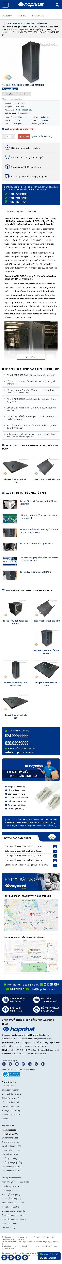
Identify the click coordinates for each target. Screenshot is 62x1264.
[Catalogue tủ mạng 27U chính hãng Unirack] (55, 851)
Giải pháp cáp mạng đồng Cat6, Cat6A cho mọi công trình (38, 517)
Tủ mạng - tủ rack (9, 1190)
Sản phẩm (21, 15)
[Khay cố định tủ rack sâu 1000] (46, 670)
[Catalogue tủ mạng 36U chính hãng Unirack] (55, 856)
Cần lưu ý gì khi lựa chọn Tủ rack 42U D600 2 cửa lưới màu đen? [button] (30, 409)
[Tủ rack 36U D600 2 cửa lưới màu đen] (15, 670)
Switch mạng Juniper (11, 1142)
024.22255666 (16, 736)
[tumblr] (44, 1063)
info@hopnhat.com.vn (20, 752)
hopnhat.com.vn (19, 1038)
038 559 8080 (18, 194)
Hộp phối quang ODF (11, 1206)
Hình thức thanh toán (11, 1102)
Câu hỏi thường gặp (10, 1106)
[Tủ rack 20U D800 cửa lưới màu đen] (46, 637)
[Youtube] (18, 1063)
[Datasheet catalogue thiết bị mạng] (31, 837)
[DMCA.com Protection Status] (9, 1129)
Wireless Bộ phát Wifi (11, 1146)
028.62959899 (16, 743)
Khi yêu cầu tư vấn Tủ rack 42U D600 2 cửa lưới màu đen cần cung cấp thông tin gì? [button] (30, 435)
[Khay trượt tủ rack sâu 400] (46, 608)
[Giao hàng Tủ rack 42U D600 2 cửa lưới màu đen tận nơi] (31, 769)
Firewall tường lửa (10, 1154)
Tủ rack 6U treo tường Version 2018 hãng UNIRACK (38, 502)
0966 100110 (40, 1053)
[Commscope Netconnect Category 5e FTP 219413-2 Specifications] (55, 865)
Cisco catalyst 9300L (11, 1170)
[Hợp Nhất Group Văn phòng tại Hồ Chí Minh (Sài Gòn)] (31, 956)
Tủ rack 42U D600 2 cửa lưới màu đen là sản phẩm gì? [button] (29, 375)
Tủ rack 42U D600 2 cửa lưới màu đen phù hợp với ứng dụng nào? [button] (30, 400)
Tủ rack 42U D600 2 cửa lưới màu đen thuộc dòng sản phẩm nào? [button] (30, 382)
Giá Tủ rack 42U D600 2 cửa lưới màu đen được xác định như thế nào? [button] (30, 426)
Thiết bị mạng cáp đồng (12, 1162)
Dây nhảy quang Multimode (14, 1219)
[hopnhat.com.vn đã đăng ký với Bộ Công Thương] (11, 1074)
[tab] (31, 375)
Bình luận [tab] (32, 211)
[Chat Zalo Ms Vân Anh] (11, 1259)
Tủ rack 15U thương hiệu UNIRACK (35, 571)
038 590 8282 (18, 198)
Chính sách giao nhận (11, 1098)
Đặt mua (25, 136)
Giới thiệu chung (9, 1085)
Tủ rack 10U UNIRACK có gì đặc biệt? (36, 543)
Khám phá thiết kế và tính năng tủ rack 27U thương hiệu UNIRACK (39, 531)
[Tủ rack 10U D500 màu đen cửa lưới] (15, 608)
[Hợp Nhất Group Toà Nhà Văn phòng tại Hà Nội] (31, 914)
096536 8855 (18, 202)
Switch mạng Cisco (10, 1137)
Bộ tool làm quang (10, 1223)
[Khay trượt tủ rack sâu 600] (46, 466)
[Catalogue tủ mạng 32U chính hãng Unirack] (55, 860)
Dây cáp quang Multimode (13, 1210)
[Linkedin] (31, 1063)
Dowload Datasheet (11, 1114)
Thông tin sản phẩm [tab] (14, 211)
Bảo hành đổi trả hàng (11, 1093)
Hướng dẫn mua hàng (42, 136)
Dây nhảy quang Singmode (13, 1215)
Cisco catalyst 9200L (11, 1166)
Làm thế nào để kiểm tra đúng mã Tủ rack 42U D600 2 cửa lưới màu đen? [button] (30, 417)
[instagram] (25, 1063)
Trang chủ (7, 15)
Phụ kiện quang (8, 1227)
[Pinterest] (38, 1063)
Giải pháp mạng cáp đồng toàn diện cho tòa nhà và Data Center (39, 559)
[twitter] (12, 1063)
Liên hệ (5, 1118)
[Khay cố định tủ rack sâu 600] (15, 466)
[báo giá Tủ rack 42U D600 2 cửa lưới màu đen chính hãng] (31, 882)
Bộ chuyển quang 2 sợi (11, 1198)
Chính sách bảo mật (10, 1089)
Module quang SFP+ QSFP (13, 1202)
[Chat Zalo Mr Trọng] (18, 1259)
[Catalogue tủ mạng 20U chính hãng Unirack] (55, 846)
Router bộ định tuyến (11, 1150)
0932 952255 (40, 1046)
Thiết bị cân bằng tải (10, 1158)
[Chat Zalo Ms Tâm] (4, 1259)
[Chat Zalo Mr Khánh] (25, 1259)
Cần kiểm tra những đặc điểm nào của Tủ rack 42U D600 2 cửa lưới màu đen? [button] (30, 391)
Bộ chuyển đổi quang (11, 1194)
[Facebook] (5, 1063)
